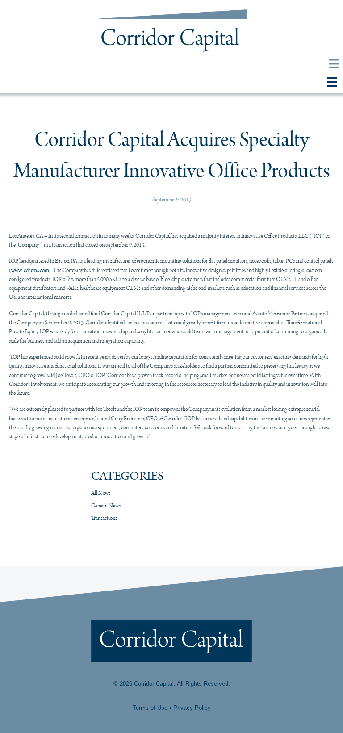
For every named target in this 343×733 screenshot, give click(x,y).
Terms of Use (150, 707)
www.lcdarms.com (30, 270)
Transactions (104, 518)
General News (106, 506)
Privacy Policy (192, 707)
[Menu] (333, 61)
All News (100, 493)
